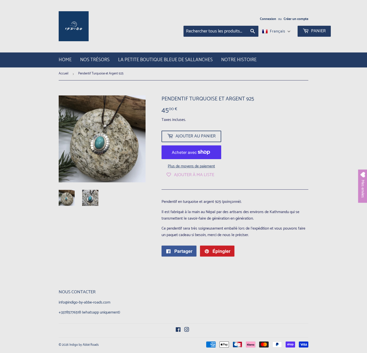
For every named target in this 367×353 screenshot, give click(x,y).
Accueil (63, 73)
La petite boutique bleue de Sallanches (165, 60)
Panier (318, 31)
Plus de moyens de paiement (191, 166)
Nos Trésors (95, 60)
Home (65, 60)
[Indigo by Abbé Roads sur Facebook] (178, 330)
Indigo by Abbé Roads (84, 345)
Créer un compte (296, 19)
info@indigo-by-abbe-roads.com (84, 302)
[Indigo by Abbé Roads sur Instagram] (186, 330)
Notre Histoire (239, 60)
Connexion (268, 19)
